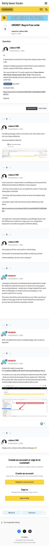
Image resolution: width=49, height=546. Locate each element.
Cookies (24, 537)
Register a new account (24, 482)
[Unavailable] (24, 150)
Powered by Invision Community (24, 542)
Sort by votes (31, 108)
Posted (17, 51)
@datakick (7, 84)
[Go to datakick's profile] (4, 277)
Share (12, 513)
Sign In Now (24, 498)
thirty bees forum (12, 3)
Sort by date (42, 108)
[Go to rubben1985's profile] (5, 49)
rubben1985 (23, 31)
